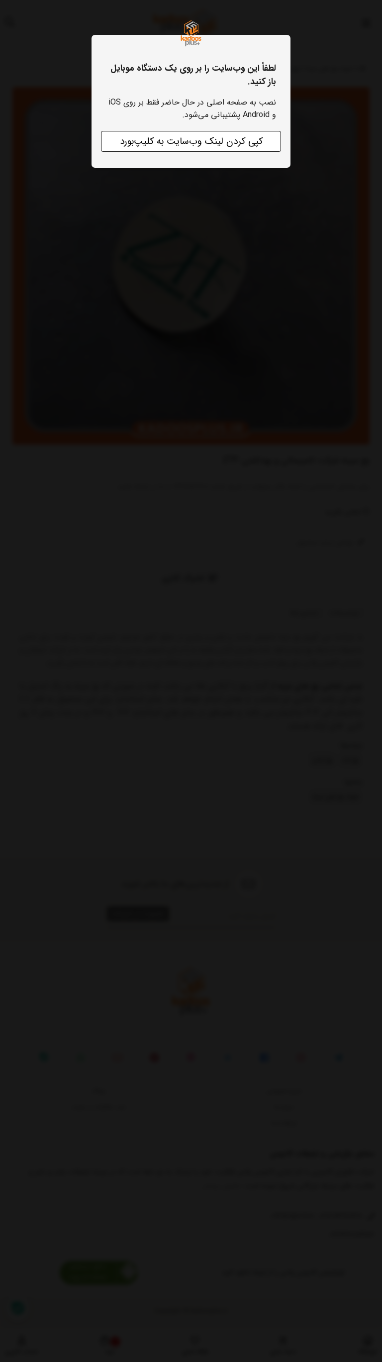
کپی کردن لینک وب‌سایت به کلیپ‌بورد (191, 141)
